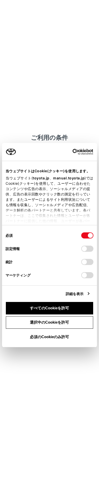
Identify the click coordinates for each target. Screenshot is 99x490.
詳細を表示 (75, 294)
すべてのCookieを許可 (49, 308)
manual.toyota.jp (69, 178)
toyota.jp (41, 178)
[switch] (87, 249)
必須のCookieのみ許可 (49, 337)
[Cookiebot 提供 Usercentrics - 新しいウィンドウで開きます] (71, 152)
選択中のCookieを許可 (49, 322)
